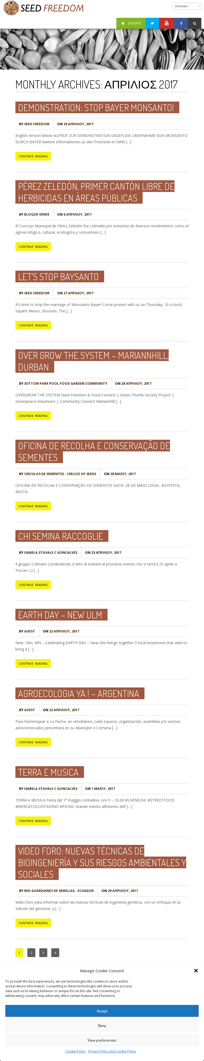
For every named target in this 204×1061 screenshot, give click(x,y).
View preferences (102, 1040)
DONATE (134, 23)
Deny (102, 1025)
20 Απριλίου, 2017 (119, 890)
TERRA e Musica (48, 772)
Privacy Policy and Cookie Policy (112, 1051)
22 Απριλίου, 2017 (61, 631)
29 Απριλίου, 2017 (75, 124)
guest (27, 631)
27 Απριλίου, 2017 (75, 293)
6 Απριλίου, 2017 (74, 214)
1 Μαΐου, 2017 (100, 788)
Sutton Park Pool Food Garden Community (63, 383)
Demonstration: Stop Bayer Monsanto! (96, 107)
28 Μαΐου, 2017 (120, 474)
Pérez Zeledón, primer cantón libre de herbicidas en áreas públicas (96, 192)
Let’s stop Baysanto (58, 276)
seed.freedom (34, 124)
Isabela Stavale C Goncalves (48, 552)
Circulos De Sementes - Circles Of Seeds (57, 474)
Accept (102, 1010)
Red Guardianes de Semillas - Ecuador (56, 890)
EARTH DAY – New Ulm (60, 614)
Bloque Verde (34, 214)
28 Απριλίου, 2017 (133, 383)
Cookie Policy (75, 1051)
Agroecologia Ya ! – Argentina (78, 693)
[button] (196, 970)
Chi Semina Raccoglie (60, 536)
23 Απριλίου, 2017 (103, 552)
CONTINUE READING (33, 156)
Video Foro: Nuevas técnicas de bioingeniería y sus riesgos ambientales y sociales (102, 862)
